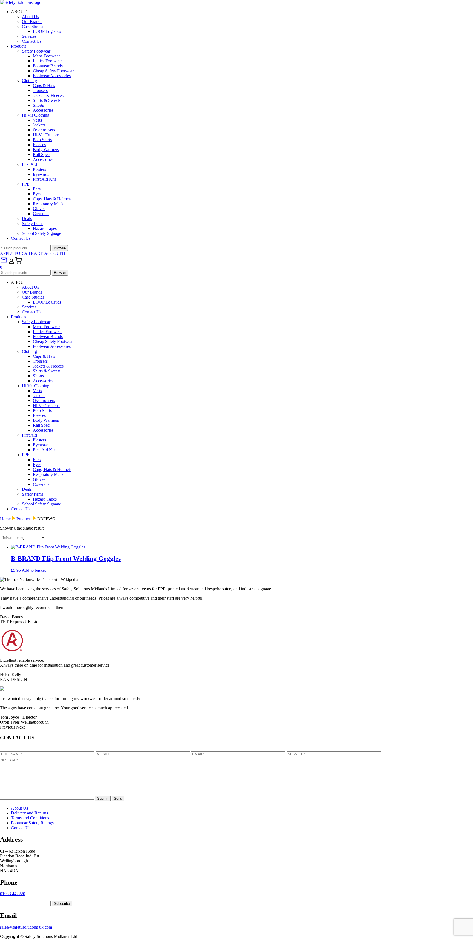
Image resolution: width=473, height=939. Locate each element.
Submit (102, 798)
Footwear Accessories (52, 75)
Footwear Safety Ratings (32, 822)
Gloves (39, 208)
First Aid (29, 164)
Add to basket (34, 570)
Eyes (37, 194)
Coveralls (41, 213)
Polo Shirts (42, 139)
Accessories (43, 110)
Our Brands (32, 21)
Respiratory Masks (49, 203)
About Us (30, 16)
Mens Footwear (46, 56)
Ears (37, 189)
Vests (37, 120)
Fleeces (39, 144)
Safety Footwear (36, 51)
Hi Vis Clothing (35, 115)
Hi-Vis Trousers (46, 134)
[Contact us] (4, 262)
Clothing (29, 80)
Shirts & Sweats (46, 100)
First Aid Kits (44, 179)
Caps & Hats (44, 85)
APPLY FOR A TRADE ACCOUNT (33, 253)
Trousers (40, 90)
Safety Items (32, 223)
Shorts (38, 105)
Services (29, 36)
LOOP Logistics (47, 31)
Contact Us (31, 41)
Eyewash (41, 174)
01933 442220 (12, 893)
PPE (26, 184)
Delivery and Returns (29, 813)
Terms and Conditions (30, 818)
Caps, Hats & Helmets (52, 199)
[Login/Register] (12, 262)
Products (18, 46)
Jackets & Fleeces (48, 95)
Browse (60, 248)
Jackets (39, 125)
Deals (27, 218)
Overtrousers (44, 130)
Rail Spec (41, 154)
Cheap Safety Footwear (53, 70)
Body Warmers (46, 149)
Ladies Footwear (47, 61)
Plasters (39, 169)
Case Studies (33, 26)
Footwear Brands (48, 65)
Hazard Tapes (45, 228)
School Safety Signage (41, 233)
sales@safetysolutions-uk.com (26, 927)
